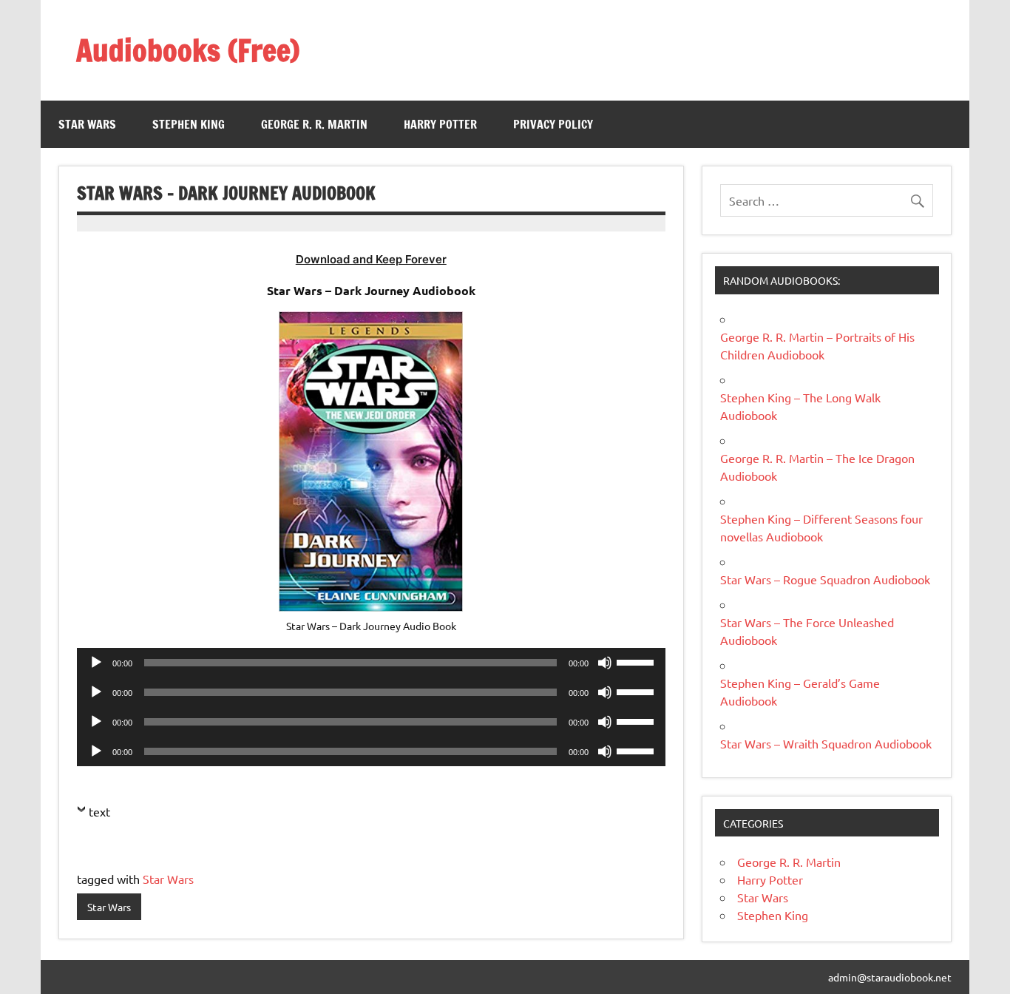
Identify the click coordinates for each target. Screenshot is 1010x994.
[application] (371, 662)
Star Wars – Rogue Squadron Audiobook (825, 579)
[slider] (637, 661)
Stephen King (188, 124)
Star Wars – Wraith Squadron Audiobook (826, 743)
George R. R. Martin (314, 124)
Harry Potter (440, 124)
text (99, 811)
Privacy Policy (553, 124)
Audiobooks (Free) (187, 50)
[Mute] (604, 662)
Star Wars (87, 124)
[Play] (96, 662)
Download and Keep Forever (371, 259)
